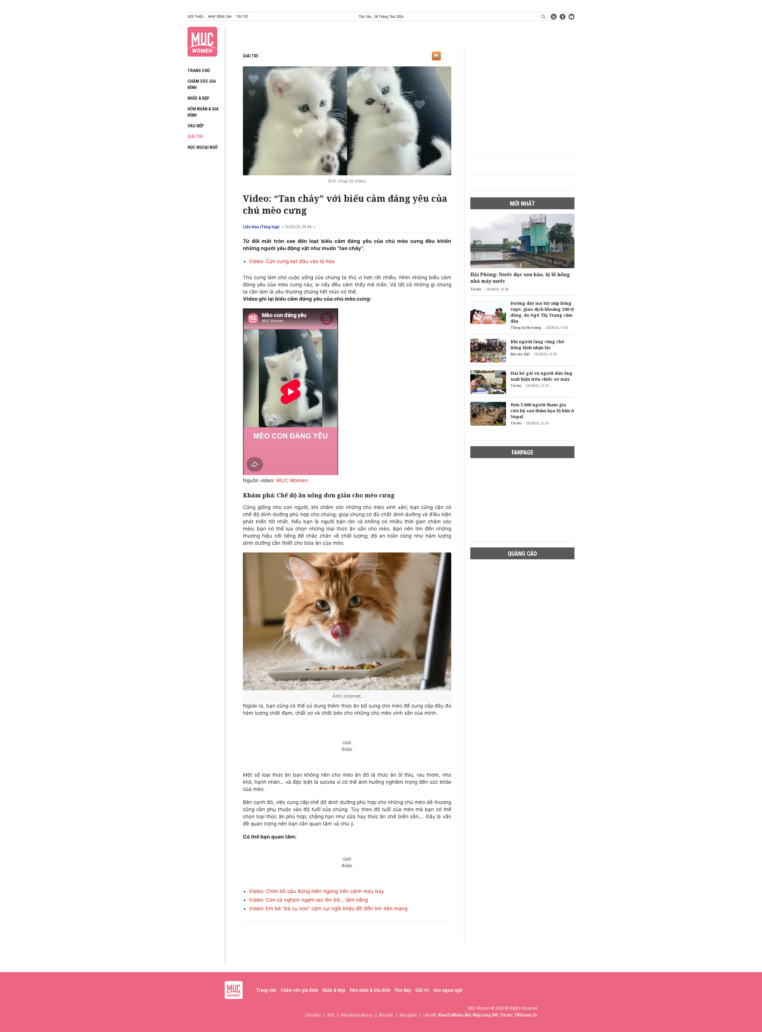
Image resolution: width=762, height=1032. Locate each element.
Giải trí (195, 136)
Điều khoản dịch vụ (357, 1015)
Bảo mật (386, 1015)
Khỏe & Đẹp (199, 98)
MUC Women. (292, 480)
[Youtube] (571, 17)
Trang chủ (199, 70)
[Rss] (554, 17)
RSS (331, 1015)
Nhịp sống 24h (220, 17)
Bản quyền (408, 1015)
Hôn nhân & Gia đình (370, 990)
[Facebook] (563, 17)
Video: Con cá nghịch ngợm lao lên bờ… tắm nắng (308, 900)
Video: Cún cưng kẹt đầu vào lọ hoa (292, 261)
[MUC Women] (202, 40)
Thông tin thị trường (525, 328)
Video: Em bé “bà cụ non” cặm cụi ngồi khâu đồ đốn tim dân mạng (328, 908)
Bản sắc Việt (520, 354)
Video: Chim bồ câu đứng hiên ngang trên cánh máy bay (316, 891)
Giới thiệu (196, 17)
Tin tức (242, 17)
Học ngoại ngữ (203, 147)
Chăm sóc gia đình (299, 990)
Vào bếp (196, 126)
